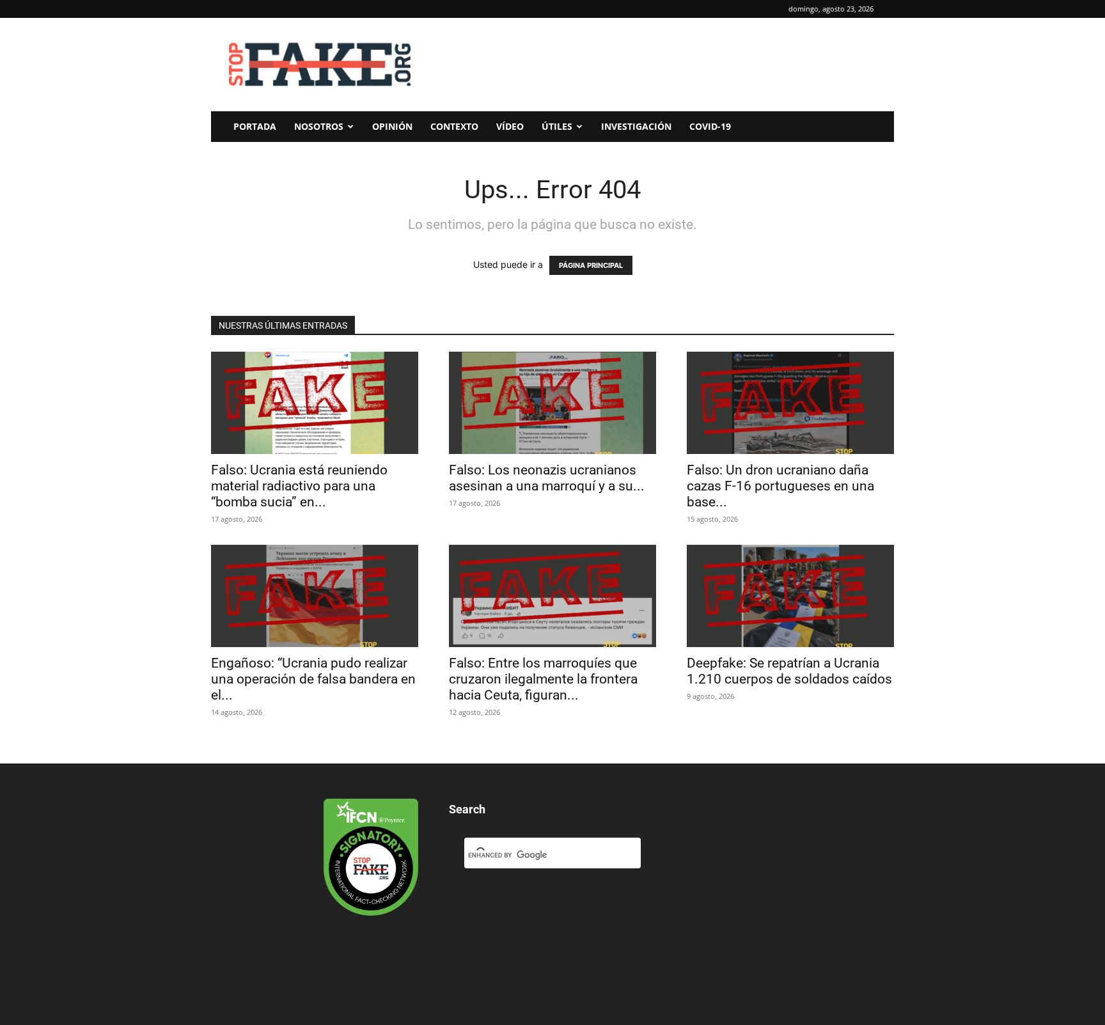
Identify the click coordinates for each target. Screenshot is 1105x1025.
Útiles (557, 126)
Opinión (392, 126)
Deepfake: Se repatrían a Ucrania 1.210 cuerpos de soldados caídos (789, 671)
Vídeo (510, 126)
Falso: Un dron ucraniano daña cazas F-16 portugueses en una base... (780, 486)
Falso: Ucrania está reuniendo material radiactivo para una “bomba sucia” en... (299, 486)
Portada (254, 126)
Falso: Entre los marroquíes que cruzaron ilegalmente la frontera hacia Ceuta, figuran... (543, 679)
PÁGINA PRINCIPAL (591, 265)
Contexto (454, 126)
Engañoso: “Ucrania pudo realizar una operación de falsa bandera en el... (313, 679)
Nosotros (318, 126)
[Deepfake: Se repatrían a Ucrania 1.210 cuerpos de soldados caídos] (790, 596)
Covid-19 (710, 126)
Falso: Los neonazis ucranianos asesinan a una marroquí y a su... (547, 478)
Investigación (636, 126)
